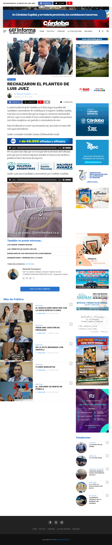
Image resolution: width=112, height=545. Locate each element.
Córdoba (61, 31)
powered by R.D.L (63, 539)
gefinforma (29, 264)
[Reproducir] (10, 148)
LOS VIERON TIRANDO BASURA (19, 245)
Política (50, 31)
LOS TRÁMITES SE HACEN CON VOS (22, 249)
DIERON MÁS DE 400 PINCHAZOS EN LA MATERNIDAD (29, 253)
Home (42, 31)
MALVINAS (88, 31)
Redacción (42, 313)
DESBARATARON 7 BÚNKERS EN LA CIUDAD (25, 258)
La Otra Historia (74, 31)
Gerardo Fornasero (24, 94)
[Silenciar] (64, 148)
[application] (40, 148)
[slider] (68, 148)
